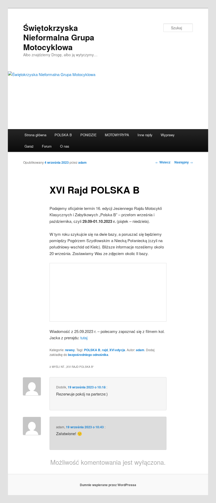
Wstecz (162, 162)
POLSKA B (63, 134)
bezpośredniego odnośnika (88, 354)
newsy (70, 349)
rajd (105, 349)
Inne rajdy (145, 134)
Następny (183, 162)
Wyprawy (168, 134)
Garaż (29, 146)
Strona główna (35, 134)
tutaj (83, 337)
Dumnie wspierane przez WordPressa (108, 484)
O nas (64, 146)
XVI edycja (117, 349)
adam (82, 162)
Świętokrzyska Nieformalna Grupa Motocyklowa (58, 37)
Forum (47, 146)
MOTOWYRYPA (117, 134)
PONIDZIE (88, 134)
